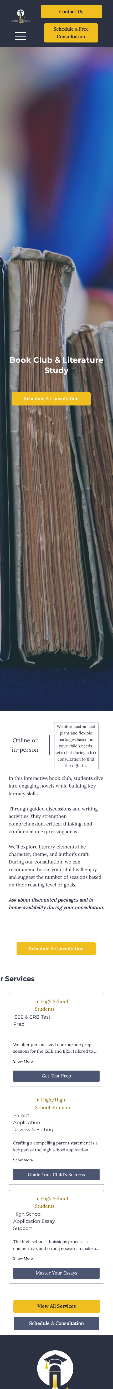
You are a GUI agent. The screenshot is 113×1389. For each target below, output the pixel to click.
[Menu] (21, 36)
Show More (23, 1061)
